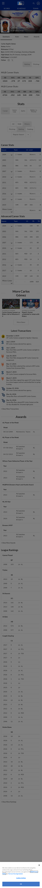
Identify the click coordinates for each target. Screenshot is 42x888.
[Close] (39, 865)
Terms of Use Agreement (15, 873)
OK (21, 884)
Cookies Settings (21, 878)
